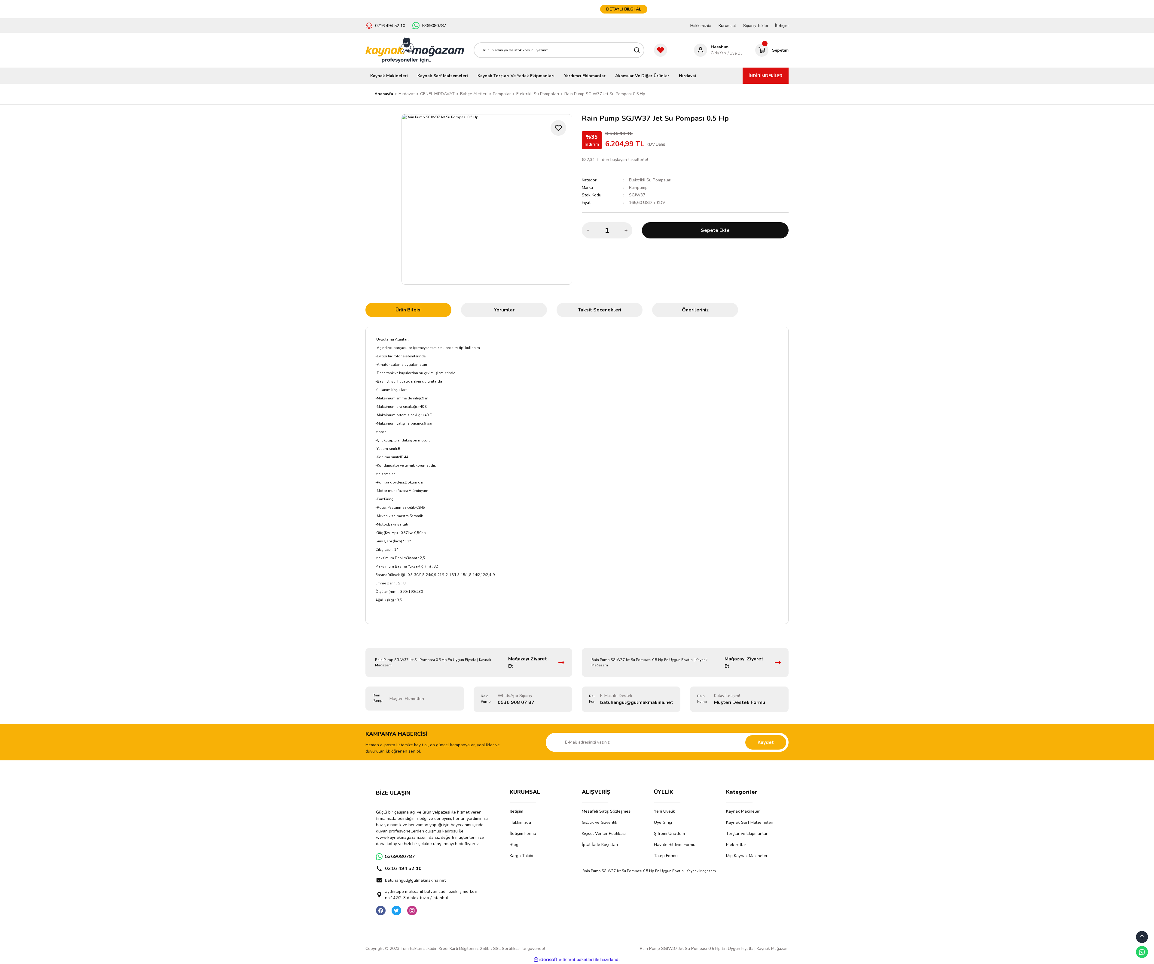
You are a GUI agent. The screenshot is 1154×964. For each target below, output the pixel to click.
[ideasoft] (545, 960)
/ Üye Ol (735, 53)
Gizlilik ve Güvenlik (599, 822)
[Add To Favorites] (558, 128)
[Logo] (414, 50)
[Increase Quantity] (626, 230)
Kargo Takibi (521, 856)
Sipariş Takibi (755, 26)
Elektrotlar (736, 844)
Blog (514, 844)
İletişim (782, 26)
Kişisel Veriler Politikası (604, 833)
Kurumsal (727, 26)
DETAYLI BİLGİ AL (623, 9)
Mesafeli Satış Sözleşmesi (606, 811)
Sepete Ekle (715, 230)
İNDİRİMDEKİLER (766, 76)
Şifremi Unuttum (669, 833)
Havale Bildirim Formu (674, 844)
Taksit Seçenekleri (599, 310)
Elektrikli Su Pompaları (650, 180)
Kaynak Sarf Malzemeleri (749, 822)
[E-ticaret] (576, 959)
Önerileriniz (695, 310)
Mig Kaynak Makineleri (747, 856)
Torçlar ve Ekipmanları (747, 833)
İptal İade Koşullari (600, 844)
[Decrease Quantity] (588, 230)
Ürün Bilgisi (408, 310)
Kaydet (766, 742)
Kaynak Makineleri (743, 811)
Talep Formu (666, 856)
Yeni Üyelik (664, 811)
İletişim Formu (523, 833)
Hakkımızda (700, 26)
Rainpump (638, 187)
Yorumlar (504, 310)
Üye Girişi (663, 822)
